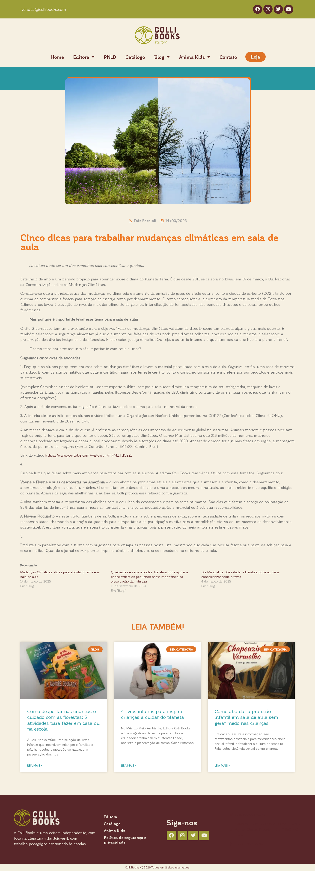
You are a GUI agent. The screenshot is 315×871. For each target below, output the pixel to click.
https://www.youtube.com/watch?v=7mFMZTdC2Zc (88, 455)
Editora (81, 57)
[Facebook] (257, 9)
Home (57, 57)
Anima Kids (192, 57)
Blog (159, 57)
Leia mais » (34, 765)
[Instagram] (268, 9)
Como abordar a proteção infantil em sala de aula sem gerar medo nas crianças (246, 716)
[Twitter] (278, 9)
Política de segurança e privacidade (125, 839)
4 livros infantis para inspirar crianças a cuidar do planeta (152, 714)
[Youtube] (288, 9)
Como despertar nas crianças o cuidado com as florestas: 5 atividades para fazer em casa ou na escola (63, 719)
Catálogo (135, 57)
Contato (228, 57)
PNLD (110, 57)
